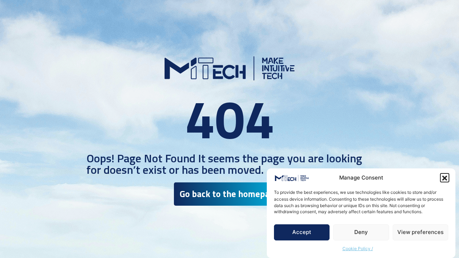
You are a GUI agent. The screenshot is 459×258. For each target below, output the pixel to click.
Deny (361, 232)
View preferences (420, 232)
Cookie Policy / (357, 249)
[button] (444, 178)
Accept (301, 232)
